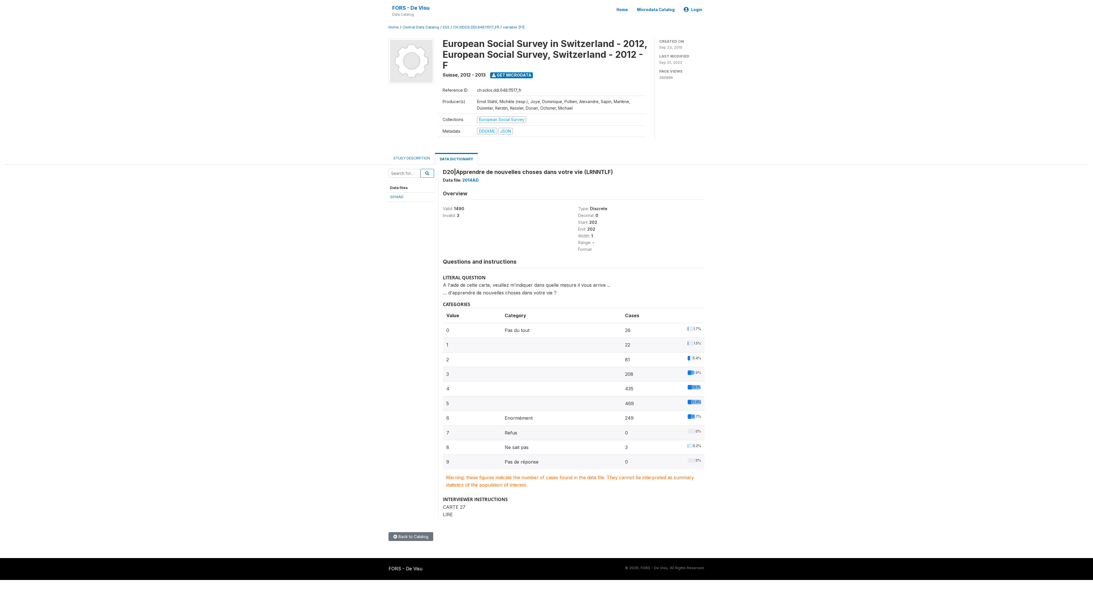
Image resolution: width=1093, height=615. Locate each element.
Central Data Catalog (420, 27)
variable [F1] (513, 27)
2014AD (396, 196)
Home (622, 9)
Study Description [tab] (411, 158)
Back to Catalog (412, 536)
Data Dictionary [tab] (456, 159)
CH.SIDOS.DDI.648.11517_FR (476, 27)
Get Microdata (513, 75)
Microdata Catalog (656, 9)
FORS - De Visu (411, 8)
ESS (446, 27)
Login (696, 9)
